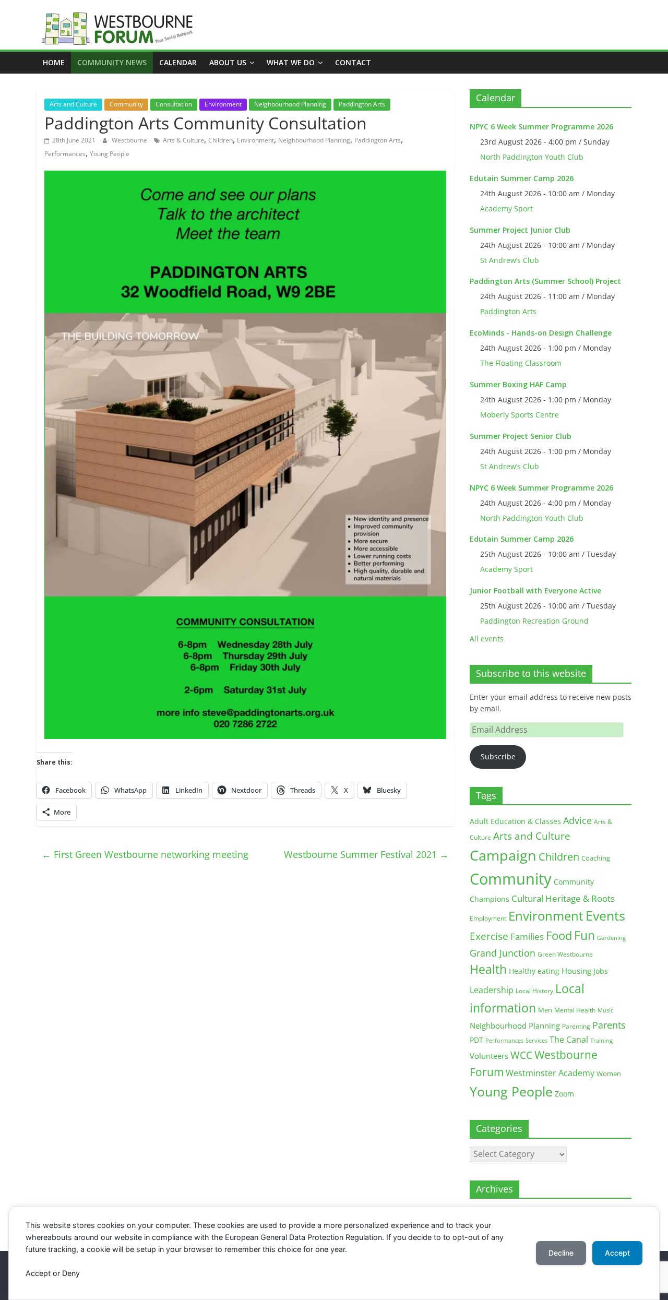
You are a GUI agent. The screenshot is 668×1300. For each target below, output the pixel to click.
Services (536, 1040)
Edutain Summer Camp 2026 (522, 178)
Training (601, 1040)
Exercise (489, 936)
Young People (109, 153)
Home (54, 62)
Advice (577, 820)
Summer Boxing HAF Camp (518, 384)
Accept (617, 1252)
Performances (65, 153)
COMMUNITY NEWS (112, 62)
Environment (223, 104)
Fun (584, 935)
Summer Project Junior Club (520, 230)
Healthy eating (534, 971)
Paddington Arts (362, 104)
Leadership (492, 990)
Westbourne (130, 140)
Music (605, 1010)
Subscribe (498, 756)
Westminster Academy (550, 1073)
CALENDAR (178, 62)
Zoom (564, 1094)
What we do (291, 62)
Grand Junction (502, 953)
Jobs (600, 971)
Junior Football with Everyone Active (535, 590)
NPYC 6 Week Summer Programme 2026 (541, 127)
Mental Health (574, 1010)
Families (527, 937)
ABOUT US (227, 62)
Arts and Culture (73, 104)
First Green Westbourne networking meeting (145, 854)
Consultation (174, 104)
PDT (476, 1040)
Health (488, 969)
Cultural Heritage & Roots (563, 898)
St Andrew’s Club (509, 260)
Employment (488, 918)
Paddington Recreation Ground (534, 621)
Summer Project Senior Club (520, 436)
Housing (576, 970)
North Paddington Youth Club (531, 157)
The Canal (569, 1039)
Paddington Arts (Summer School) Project (545, 281)
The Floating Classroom (521, 363)
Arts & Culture (183, 140)
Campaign (503, 855)
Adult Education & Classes (515, 821)
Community (126, 104)
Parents (609, 1025)
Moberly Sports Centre (519, 415)
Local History (534, 990)
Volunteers (489, 1056)
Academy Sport (506, 208)
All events (487, 638)
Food (559, 935)
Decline (561, 1252)
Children (220, 140)
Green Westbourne (565, 954)
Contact (353, 62)
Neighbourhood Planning (290, 104)
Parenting (576, 1026)
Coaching (595, 858)
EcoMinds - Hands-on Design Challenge (541, 333)
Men (545, 1010)
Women (609, 1073)
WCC (521, 1055)
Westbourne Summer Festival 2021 (366, 854)
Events (605, 915)
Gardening (611, 937)
